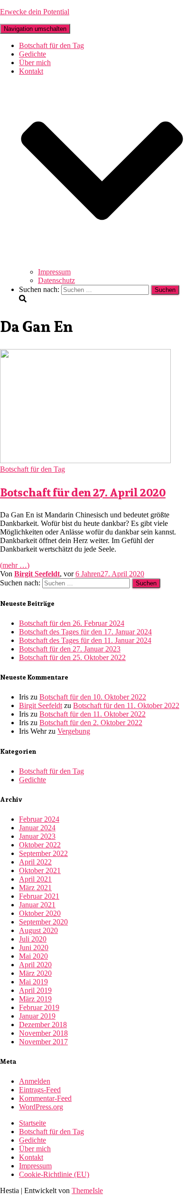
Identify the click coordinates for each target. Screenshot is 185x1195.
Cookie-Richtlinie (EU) (54, 1174)
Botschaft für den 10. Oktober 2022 (92, 697)
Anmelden (34, 1081)
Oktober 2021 (40, 870)
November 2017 (43, 1042)
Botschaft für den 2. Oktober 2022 (90, 723)
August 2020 (38, 930)
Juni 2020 (33, 947)
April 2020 (35, 965)
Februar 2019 (39, 1007)
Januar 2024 (37, 828)
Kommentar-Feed (45, 1098)
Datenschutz (56, 280)
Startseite (32, 1123)
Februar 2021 (39, 896)
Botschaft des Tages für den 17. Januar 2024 (85, 632)
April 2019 (35, 990)
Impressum (54, 272)
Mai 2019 (33, 982)
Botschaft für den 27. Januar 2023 (69, 649)
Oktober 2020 (40, 913)
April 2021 (35, 879)
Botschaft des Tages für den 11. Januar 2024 (85, 640)
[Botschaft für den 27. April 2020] (85, 461)
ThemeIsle (87, 1190)
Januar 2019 (37, 1016)
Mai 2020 (33, 956)
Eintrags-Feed (40, 1090)
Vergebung (73, 731)
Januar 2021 (37, 905)
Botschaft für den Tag (51, 45)
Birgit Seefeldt (40, 705)
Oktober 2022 (40, 845)
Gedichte (32, 54)
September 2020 (43, 922)
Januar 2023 (37, 836)
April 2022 (35, 862)
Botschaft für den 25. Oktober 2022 (72, 657)
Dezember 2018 (43, 1024)
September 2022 (43, 853)
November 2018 (43, 1033)
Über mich (35, 62)
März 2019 (35, 999)
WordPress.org (41, 1107)
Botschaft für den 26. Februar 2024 (71, 623)
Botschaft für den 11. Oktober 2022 (126, 705)
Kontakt (31, 1157)
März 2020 (35, 973)
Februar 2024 (39, 819)
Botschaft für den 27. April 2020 (83, 492)
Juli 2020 (32, 939)
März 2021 (35, 888)
